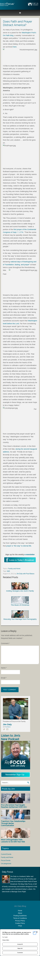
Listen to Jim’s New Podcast (10, 737)
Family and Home (14, 568)
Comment (5, 643)
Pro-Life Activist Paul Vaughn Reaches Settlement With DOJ (14, 806)
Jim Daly (7, 6)
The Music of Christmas (20, 605)
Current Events (6, 854)
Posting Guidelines (20, 915)
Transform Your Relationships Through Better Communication (13, 823)
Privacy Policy (20, 921)
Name (4, 668)
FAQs (20, 926)
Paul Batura (7, 726)
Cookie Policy (20, 923)
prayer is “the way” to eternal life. (19, 546)
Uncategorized (6, 863)
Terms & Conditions (20, 918)
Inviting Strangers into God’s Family (20, 591)
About (20, 913)
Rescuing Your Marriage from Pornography (20, 619)
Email (4, 678)
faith (8, 571)
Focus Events (5, 860)
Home (20, 910)
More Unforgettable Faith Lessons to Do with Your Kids (13, 841)
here (15, 47)
